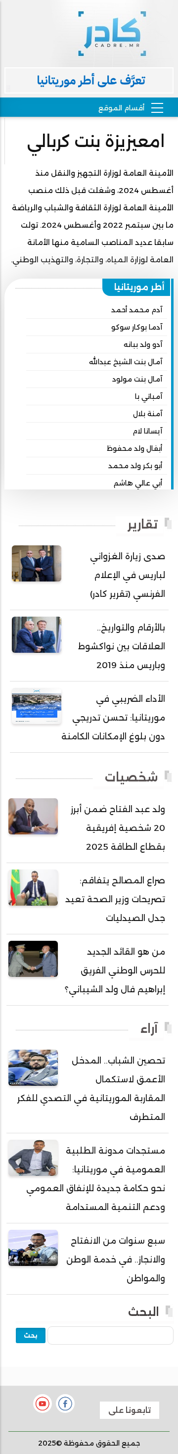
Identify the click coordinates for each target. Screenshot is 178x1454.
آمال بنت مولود (137, 379)
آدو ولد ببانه (143, 344)
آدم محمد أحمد (136, 309)
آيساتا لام (147, 431)
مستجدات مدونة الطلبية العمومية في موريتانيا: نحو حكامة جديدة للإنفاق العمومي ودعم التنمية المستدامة (95, 1179)
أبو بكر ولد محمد (135, 465)
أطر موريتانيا (139, 287)
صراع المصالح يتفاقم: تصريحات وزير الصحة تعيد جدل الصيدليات (115, 899)
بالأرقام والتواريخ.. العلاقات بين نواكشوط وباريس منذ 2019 (121, 646)
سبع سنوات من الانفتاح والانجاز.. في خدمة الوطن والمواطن (115, 1259)
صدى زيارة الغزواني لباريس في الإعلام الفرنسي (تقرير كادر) (127, 575)
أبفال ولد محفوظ (134, 448)
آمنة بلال (147, 413)
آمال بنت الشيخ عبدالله (125, 361)
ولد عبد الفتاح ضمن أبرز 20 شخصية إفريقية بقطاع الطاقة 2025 (118, 828)
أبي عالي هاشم (138, 483)
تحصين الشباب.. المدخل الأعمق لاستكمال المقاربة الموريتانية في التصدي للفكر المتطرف (91, 1089)
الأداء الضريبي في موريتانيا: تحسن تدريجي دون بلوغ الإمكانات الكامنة (113, 717)
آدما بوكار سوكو (136, 327)
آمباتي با (148, 396)
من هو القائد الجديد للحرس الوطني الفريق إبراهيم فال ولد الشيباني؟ (115, 970)
